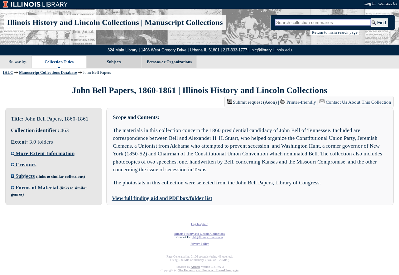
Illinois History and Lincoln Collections (73, 22)
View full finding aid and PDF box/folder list (162, 198)
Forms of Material (36, 188)
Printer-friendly (301, 102)
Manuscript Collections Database (48, 72)
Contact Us (387, 3)
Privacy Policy (199, 243)
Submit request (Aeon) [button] (255, 102)
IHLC (8, 72)
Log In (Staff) (199, 224)
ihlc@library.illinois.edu (271, 50)
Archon (195, 266)
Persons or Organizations (169, 61)
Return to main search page (335, 32)
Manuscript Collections (184, 22)
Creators (25, 165)
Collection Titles (59, 61)
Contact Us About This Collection (358, 102)
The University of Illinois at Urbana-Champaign (208, 270)
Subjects (114, 61)
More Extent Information (44, 153)
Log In (370, 3)
